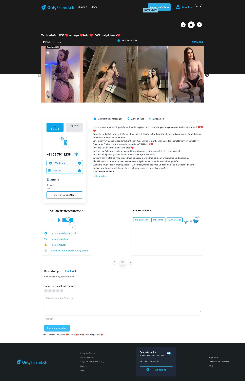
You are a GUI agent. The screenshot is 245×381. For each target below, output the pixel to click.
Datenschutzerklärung (219, 361)
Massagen (158, 219)
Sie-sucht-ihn (141, 219)
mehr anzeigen (100, 176)
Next (206, 74)
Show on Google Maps (65, 195)
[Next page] (199, 24)
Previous (38, 74)
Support (82, 7)
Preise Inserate (87, 357)
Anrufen (57, 170)
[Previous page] (183, 24)
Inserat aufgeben (159, 7)
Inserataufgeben (87, 353)
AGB (211, 366)
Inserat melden (55, 244)
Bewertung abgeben (57, 328)
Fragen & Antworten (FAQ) (92, 361)
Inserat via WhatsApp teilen (65, 233)
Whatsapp (60, 163)
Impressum (214, 357)
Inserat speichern (60, 239)
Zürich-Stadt (175, 219)
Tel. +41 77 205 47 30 (149, 361)
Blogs (94, 7)
